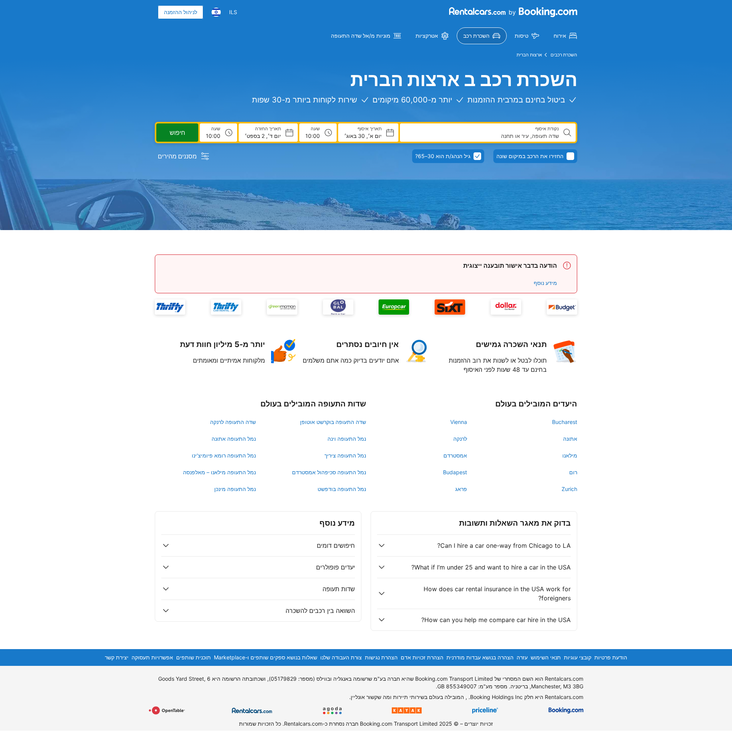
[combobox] (482, 136)
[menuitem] (565, 35)
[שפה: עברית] (216, 12)
